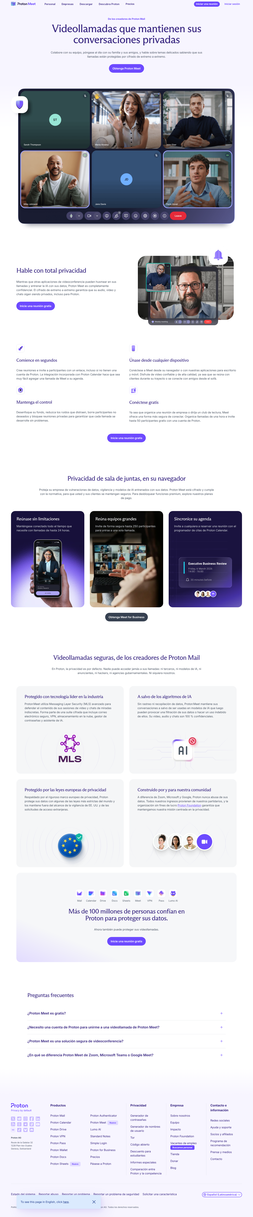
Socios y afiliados (221, 1134)
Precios (130, 4)
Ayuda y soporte (220, 1127)
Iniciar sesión (232, 4)
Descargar (86, 4)
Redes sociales (220, 1120)
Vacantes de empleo (183, 1143)
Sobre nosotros (180, 1115)
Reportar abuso (49, 1194)
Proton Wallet (59, 1150)
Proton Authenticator (103, 1115)
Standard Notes (100, 1136)
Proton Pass (58, 1143)
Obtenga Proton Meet (126, 68)
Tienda (174, 1154)
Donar (174, 1161)
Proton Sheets (59, 1163)
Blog (173, 1168)
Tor (132, 1137)
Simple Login (98, 1143)
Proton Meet (98, 1122)
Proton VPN (57, 1136)
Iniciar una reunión (208, 5)
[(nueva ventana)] (13, 1119)
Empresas (67, 4)
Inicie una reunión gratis (35, 306)
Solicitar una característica (160, 1194)
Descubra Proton (109, 4)
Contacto (216, 1159)
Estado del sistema (23, 1194)
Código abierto (140, 1144)
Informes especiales (143, 1162)
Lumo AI (95, 1129)
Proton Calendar (60, 1122)
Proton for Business (102, 1150)
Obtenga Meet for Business (126, 617)
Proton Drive (58, 1129)
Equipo (174, 1122)
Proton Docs (58, 1157)
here (66, 1202)
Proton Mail (57, 1115)
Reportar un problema (76, 1194)
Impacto (175, 1129)
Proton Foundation (189, 805)
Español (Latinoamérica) (222, 1194)
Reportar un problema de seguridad (116, 1194)
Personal (50, 4)
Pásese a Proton (100, 1163)
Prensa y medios (221, 1152)
